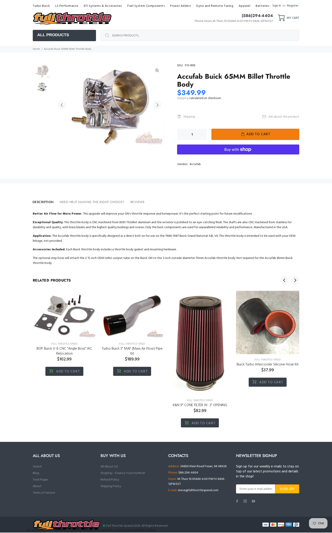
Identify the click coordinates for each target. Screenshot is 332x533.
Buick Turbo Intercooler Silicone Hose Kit (268, 364)
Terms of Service (44, 492)
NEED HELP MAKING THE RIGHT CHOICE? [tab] (92, 202)
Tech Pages (40, 479)
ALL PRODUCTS (53, 35)
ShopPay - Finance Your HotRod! (123, 473)
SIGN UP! (287, 489)
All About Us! (109, 466)
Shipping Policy (111, 486)
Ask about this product (283, 116)
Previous (62, 105)
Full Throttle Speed (64, 344)
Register (292, 5)
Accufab (195, 164)
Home (36, 49)
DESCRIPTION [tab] (43, 202)
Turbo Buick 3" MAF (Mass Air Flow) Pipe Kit (132, 351)
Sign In (276, 5)
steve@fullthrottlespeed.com (198, 490)
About (37, 486)
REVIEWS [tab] (137, 202)
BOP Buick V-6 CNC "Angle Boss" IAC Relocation (64, 351)
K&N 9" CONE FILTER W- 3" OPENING (200, 405)
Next (157, 105)
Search (37, 466)
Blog (36, 473)
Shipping (183, 98)
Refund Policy (110, 479)
